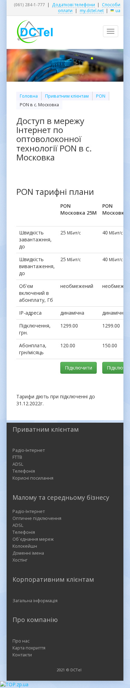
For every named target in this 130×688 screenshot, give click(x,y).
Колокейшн (24, 546)
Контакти (22, 655)
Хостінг (19, 560)
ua (117, 10)
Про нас (20, 641)
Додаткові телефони (73, 4)
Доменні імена (28, 553)
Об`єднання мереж (33, 539)
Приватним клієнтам (67, 96)
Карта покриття (28, 648)
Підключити (78, 367)
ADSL (17, 464)
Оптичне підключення (36, 518)
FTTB (17, 457)
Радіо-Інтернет (28, 450)
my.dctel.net (92, 10)
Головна (29, 96)
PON (100, 96)
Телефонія (23, 471)
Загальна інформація (35, 601)
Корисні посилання (32, 478)
